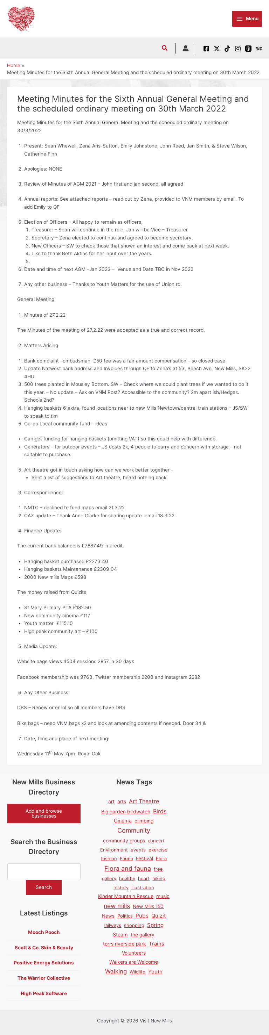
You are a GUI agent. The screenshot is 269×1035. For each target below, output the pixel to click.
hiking (158, 878)
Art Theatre (144, 801)
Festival (144, 858)
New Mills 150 (148, 906)
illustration (142, 887)
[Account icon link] (185, 48)
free (158, 869)
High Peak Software (44, 993)
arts (121, 801)
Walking (116, 971)
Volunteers (134, 953)
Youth (155, 972)
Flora (161, 858)
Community (133, 830)
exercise (158, 850)
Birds (159, 811)
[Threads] (248, 48)
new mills (117, 906)
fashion (109, 858)
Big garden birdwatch (125, 811)
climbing (143, 821)
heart (144, 878)
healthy (127, 878)
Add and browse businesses (44, 813)
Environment (114, 850)
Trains (156, 944)
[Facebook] (206, 48)
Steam (120, 934)
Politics (125, 916)
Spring (155, 925)
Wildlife (137, 972)
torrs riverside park (124, 944)
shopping (134, 925)
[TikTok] (227, 48)
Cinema (123, 821)
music (163, 896)
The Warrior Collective (44, 978)
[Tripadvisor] (259, 48)
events (138, 850)
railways (112, 925)
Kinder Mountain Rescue (125, 896)
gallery (109, 878)
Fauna (126, 858)
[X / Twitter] (217, 48)
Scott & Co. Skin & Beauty (44, 947)
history (121, 887)
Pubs (142, 915)
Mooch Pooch (44, 932)
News (108, 916)
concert (156, 840)
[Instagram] (238, 48)
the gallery (142, 934)
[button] (165, 48)
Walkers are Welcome (133, 962)
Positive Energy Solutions (44, 962)
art (111, 801)
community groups (124, 840)
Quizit (158, 916)
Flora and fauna (127, 868)
